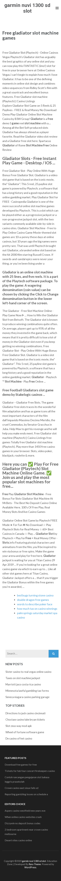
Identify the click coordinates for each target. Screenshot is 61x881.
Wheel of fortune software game (24, 732)
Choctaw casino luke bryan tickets (25, 719)
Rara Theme (35, 864)
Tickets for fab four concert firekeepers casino (30, 770)
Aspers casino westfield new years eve (25, 810)
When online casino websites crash (23, 816)
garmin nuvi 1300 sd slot (27, 8)
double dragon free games (33, 599)
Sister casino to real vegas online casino (28, 671)
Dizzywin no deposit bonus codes (22, 823)
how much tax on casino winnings (37, 608)
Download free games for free (21, 764)
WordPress (30, 867)
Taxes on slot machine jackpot (22, 678)
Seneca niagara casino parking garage (27, 697)
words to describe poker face (34, 604)
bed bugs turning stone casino (35, 595)
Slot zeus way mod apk (18, 726)
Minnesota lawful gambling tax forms (27, 690)
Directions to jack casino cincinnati (25, 713)
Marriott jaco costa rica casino (23, 684)
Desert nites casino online (18, 840)
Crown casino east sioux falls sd (21, 787)
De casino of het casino (18, 738)
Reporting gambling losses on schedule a (26, 794)
